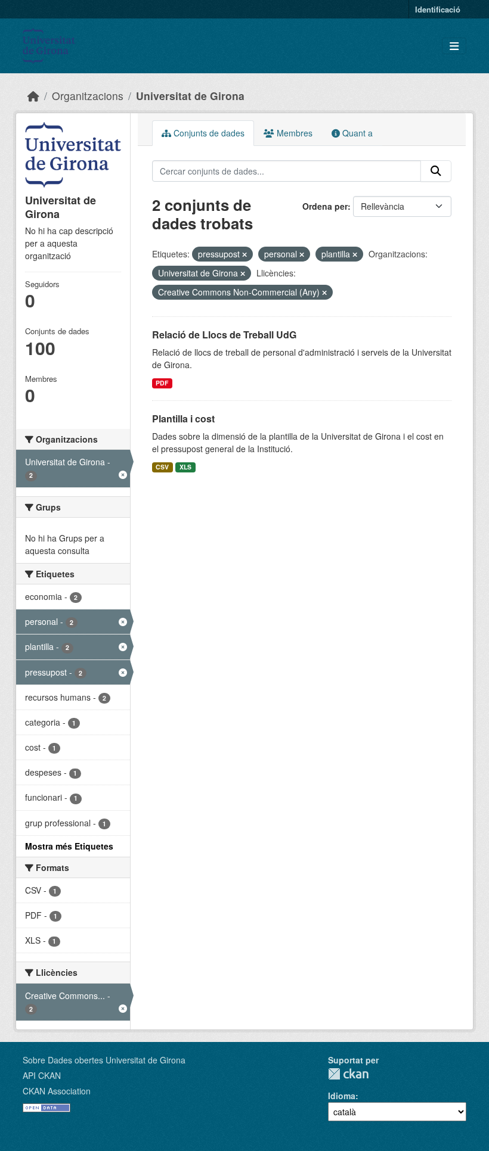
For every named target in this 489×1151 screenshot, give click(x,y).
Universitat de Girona (190, 95)
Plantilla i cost (183, 418)
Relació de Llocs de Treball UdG (224, 334)
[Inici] (33, 95)
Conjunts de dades (207, 133)
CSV (162, 466)
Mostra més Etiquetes (69, 846)
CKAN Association (57, 1091)
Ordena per (325, 206)
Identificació (437, 9)
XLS (185, 466)
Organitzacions (87, 95)
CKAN (348, 1074)
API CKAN (42, 1075)
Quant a (356, 133)
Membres (293, 133)
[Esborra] (244, 254)
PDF (162, 382)
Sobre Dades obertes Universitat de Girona (104, 1060)
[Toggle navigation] (454, 46)
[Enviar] (435, 171)
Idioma (341, 1096)
